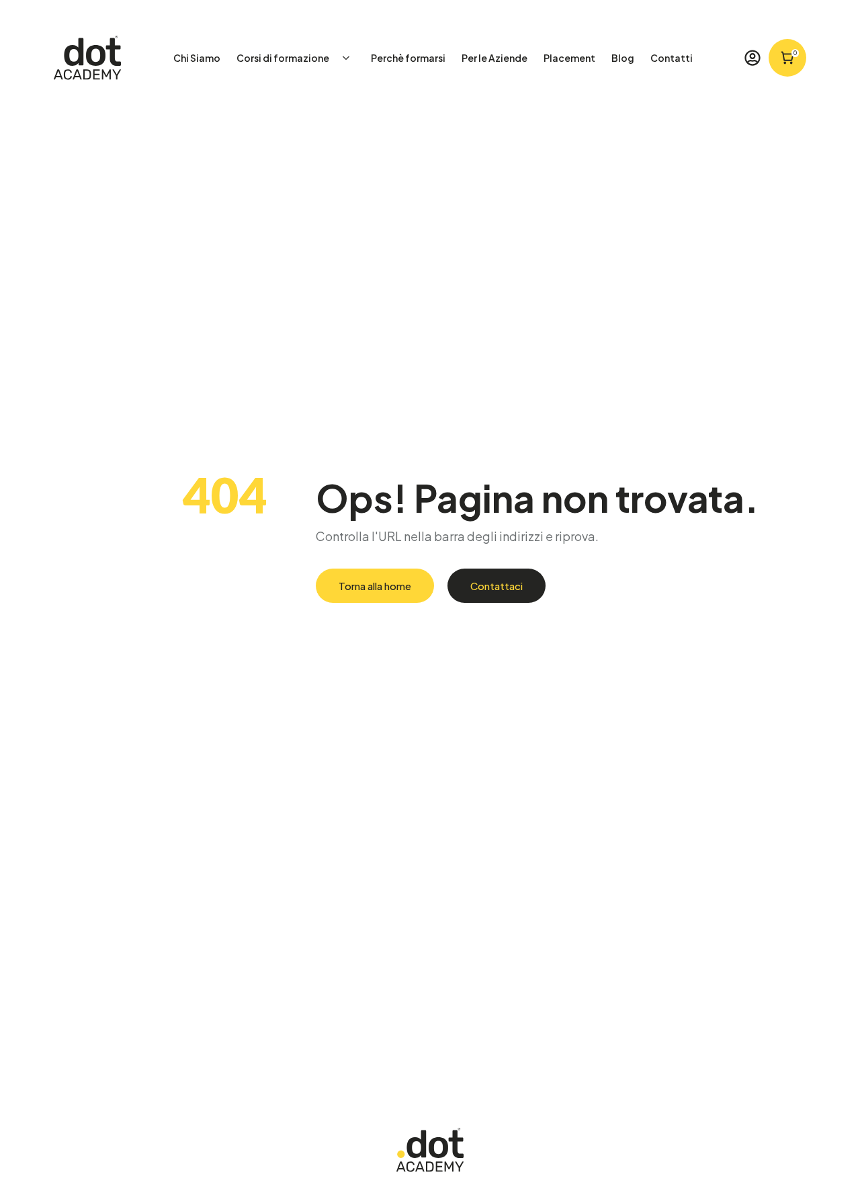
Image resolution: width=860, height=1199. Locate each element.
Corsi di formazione (282, 58)
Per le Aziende (494, 58)
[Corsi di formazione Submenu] (350, 58)
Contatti (671, 58)
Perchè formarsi (408, 58)
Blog (622, 58)
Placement (569, 58)
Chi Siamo (196, 58)
